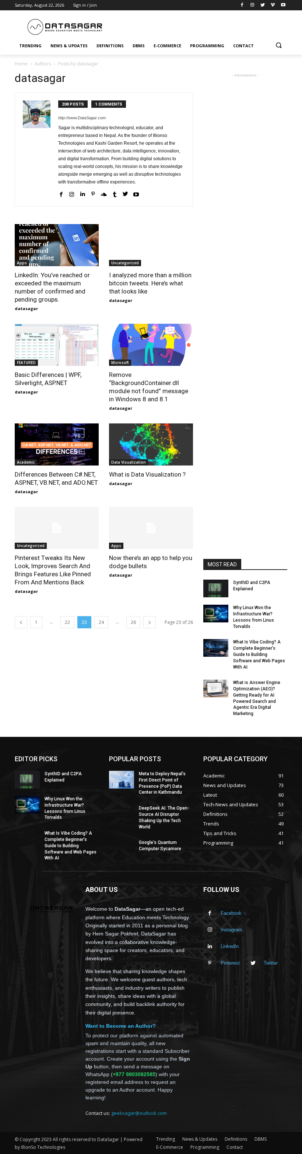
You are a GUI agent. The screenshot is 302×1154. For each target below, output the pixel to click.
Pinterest (230, 963)
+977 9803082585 (134, 1074)
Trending (165, 1139)
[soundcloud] (104, 193)
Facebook (231, 913)
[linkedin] (82, 193)
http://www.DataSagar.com (82, 118)
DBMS (260, 1139)
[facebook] (61, 193)
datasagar (26, 308)
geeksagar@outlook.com (139, 1113)
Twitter (271, 963)
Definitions (236, 1139)
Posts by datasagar (78, 64)
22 (67, 622)
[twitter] (125, 193)
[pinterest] (93, 193)
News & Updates (199, 1139)
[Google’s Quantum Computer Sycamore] (121, 848)
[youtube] (136, 193)
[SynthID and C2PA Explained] (215, 588)
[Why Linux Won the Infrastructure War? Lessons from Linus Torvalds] (215, 613)
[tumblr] (114, 193)
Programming (204, 1147)
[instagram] (71, 193)
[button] (278, 46)
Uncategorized (125, 262)
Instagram (231, 930)
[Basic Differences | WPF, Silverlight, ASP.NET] (57, 345)
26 (133, 622)
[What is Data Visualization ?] (151, 444)
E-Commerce (169, 1147)
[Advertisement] (201, 25)
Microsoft (120, 362)
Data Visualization (128, 462)
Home (21, 64)
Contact (234, 1147)
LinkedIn (230, 946)
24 (101, 622)
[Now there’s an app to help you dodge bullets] (151, 528)
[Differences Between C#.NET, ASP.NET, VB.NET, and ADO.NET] (57, 444)
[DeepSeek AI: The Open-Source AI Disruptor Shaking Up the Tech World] (121, 814)
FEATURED (26, 362)
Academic (26, 462)
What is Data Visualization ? (147, 474)
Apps (22, 262)
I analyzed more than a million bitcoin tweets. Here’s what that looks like (150, 283)
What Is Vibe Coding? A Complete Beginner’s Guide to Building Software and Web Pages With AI (259, 654)
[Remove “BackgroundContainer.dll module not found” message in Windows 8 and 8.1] (151, 345)
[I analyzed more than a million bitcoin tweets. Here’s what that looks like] (151, 245)
